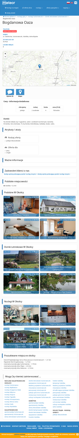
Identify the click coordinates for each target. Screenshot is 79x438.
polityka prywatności (51, 426)
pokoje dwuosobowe (60, 415)
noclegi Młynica (10, 392)
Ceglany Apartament (58, 324)
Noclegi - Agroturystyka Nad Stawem (58, 292)
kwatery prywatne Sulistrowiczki (40, 385)
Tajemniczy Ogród (21, 324)
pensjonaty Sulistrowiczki (37, 390)
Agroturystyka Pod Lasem (21, 292)
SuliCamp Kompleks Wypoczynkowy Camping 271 (58, 268)
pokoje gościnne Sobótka (61, 395)
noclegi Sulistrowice (11, 385)
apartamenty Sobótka (36, 405)
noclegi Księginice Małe (13, 390)
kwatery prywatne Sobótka (62, 385)
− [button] (5, 56)
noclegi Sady (9, 404)
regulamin (31, 426)
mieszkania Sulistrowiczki (37, 388)
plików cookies (19, 434)
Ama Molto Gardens (21, 215)
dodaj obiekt (32, 428)
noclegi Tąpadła (10, 397)
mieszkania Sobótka (59, 388)
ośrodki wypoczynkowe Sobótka (63, 390)
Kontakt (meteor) (19, 426)
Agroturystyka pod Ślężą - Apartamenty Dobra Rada (21, 345)
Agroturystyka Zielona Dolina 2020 (57, 215)
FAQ (39, 426)
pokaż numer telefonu (10, 31)
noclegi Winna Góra (11, 402)
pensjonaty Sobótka (59, 393)
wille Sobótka (57, 407)
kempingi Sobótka (59, 383)
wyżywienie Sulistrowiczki (37, 383)
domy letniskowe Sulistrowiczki (15, 417)
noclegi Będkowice (11, 388)
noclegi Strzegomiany (12, 399)
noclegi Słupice (10, 395)
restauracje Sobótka (59, 400)
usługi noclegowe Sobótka (62, 404)
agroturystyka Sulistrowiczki (14, 412)
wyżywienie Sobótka (35, 415)
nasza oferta (72, 426)
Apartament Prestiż (57, 347)
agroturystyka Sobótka (36, 403)
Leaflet (68, 85)
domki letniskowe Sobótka (37, 412)
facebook (6, 426)
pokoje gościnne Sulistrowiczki (39, 393)
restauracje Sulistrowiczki (37, 395)
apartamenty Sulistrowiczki (14, 414)
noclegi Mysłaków (11, 406)
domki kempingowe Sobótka (38, 410)
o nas (63, 426)
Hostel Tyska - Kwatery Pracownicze (21, 238)
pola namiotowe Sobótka (61, 397)
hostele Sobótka (34, 417)
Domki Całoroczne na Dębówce (21, 269)
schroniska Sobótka (59, 402)
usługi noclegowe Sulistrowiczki (40, 397)
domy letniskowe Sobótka (37, 408)
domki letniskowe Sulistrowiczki (39, 381)
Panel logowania (45, 428)
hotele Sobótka (58, 381)
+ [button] (5, 53)
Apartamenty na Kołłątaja (58, 238)
